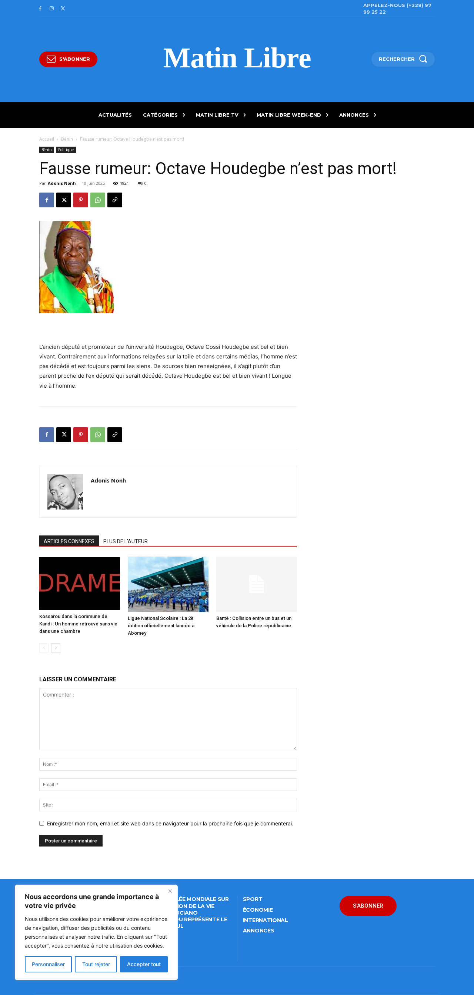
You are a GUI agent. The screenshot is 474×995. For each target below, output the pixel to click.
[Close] (170, 891)
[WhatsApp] (97, 200)
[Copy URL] (114, 200)
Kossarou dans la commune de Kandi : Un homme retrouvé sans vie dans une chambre (78, 624)
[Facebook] (40, 9)
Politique (66, 149)
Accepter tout (144, 964)
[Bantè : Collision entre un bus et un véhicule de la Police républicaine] (256, 584)
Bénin (67, 139)
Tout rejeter (96, 964)
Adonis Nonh (62, 183)
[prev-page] (44, 647)
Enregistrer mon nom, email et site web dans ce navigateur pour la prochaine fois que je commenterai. (170, 823)
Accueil (46, 139)
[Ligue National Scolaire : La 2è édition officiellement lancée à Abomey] (168, 584)
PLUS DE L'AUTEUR (125, 541)
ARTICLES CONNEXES (69, 541)
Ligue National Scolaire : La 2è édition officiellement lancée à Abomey (161, 625)
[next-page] (55, 647)
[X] (63, 9)
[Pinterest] (80, 200)
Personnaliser (48, 964)
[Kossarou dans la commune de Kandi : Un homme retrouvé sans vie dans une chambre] (79, 583)
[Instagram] (52, 9)
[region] (96, 932)
